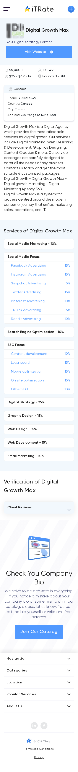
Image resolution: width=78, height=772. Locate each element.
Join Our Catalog (39, 632)
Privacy (39, 757)
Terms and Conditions (39, 749)
